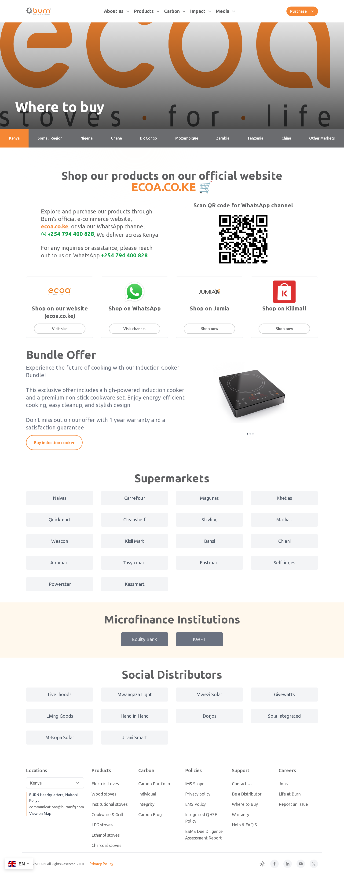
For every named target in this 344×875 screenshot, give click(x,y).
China (286, 138)
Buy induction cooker (54, 442)
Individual (147, 794)
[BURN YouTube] (300, 864)
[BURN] (39, 11)
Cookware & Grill (107, 814)
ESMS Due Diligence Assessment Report (204, 834)
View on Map (40, 813)
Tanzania (255, 138)
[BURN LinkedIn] (287, 864)
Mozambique (186, 138)
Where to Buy (245, 804)
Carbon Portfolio (154, 783)
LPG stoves (102, 824)
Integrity (146, 804)
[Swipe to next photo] (302, 392)
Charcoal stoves (106, 845)
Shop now (209, 329)
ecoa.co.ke (54, 226)
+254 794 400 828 (71, 234)
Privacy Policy (101, 864)
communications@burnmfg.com (56, 807)
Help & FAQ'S (244, 824)
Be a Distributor (247, 794)
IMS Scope (195, 783)
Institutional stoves (109, 804)
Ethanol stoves (105, 835)
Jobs (283, 783)
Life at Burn (290, 794)
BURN (41, 864)
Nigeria (87, 138)
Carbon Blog (150, 814)
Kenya (14, 138)
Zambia (222, 138)
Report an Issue (293, 804)
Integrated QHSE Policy (201, 817)
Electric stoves (105, 783)
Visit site (59, 329)
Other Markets (322, 138)
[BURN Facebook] (274, 864)
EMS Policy (195, 804)
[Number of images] (247, 434)
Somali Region (50, 138)
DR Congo (148, 138)
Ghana (116, 138)
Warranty (240, 814)
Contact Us (242, 783)
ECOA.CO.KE (163, 186)
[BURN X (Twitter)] (314, 864)
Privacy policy (197, 794)
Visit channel (134, 329)
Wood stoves (103, 794)
